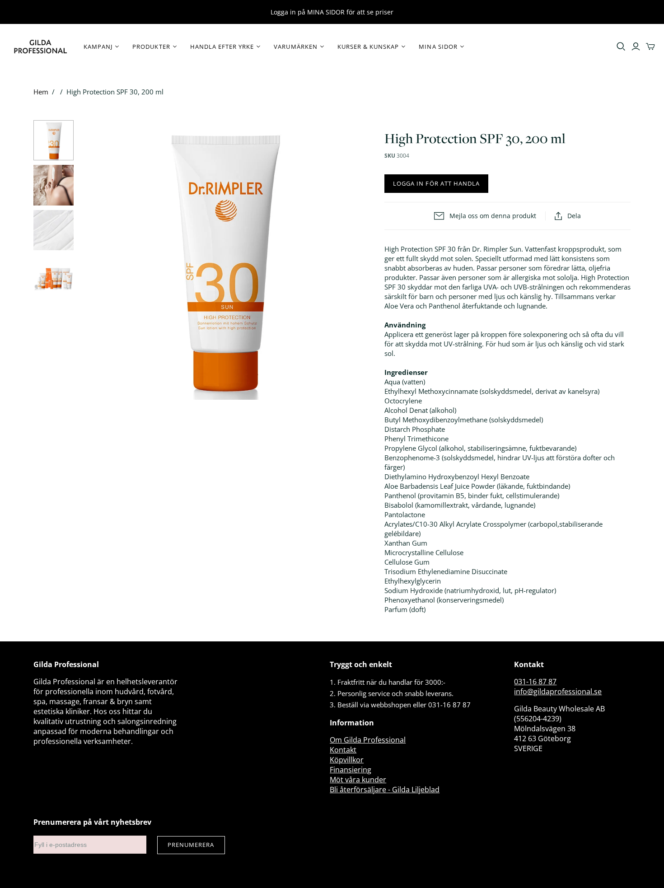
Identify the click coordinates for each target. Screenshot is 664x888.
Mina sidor (438, 46)
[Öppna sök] (621, 46)
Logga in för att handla (436, 183)
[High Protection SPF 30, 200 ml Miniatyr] (53, 140)
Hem (40, 91)
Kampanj (98, 46)
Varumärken (295, 46)
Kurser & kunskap (368, 46)
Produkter (151, 46)
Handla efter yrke (222, 46)
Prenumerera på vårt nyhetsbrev (92, 822)
